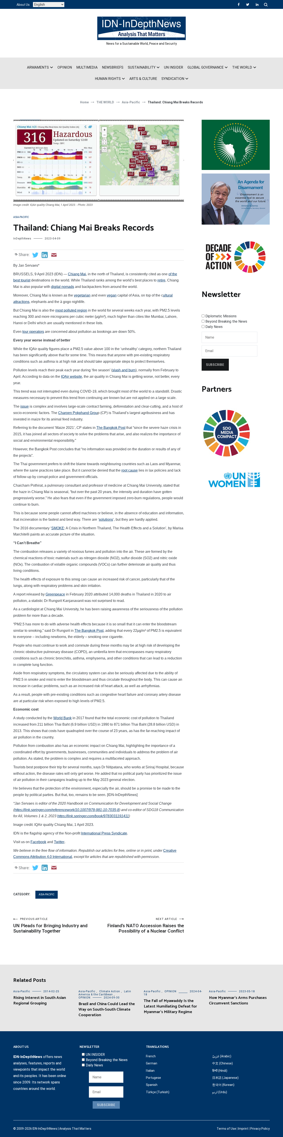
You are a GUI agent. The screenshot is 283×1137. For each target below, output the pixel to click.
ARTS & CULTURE (143, 79)
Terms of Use (226, 1128)
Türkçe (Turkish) (157, 1092)
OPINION (64, 67)
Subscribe (215, 364)
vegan (112, 295)
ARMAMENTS (38, 67)
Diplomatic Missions (221, 316)
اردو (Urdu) (219, 1092)
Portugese (153, 1077)
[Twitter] (247, 4)
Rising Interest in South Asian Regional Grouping (39, 1000)
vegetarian (82, 295)
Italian (150, 1070)
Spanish (151, 1085)
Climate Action (109, 991)
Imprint (243, 1128)
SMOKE (57, 528)
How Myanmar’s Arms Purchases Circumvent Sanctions (238, 1000)
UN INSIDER (173, 67)
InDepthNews (22, 238)
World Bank (62, 718)
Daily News (214, 327)
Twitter (59, 842)
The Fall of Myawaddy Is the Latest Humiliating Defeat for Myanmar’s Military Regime (170, 1006)
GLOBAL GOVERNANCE (205, 67)
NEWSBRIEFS (112, 67)
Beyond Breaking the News (226, 321)
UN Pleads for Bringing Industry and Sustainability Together (50, 925)
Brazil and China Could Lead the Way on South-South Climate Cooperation (106, 1009)
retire (161, 280)
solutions (106, 519)
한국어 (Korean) (223, 1085)
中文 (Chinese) (222, 1063)
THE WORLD (242, 67)
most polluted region (71, 310)
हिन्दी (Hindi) (219, 1070)
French (151, 1056)
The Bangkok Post (110, 428)
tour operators (33, 331)
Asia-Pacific (21, 217)
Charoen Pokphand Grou (78, 413)
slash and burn (124, 370)
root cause (129, 470)
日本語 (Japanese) (225, 1077)
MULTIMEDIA (87, 67)
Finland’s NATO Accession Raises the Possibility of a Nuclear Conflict (145, 925)
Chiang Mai (77, 274)
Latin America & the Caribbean (104, 993)
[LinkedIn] (257, 4)
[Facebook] (239, 4)
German (151, 1063)
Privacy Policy (260, 1128)
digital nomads (62, 287)
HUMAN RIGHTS (108, 79)
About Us (23, 4)
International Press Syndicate (104, 833)
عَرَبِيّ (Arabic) (221, 1056)
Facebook (38, 842)
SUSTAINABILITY (141, 67)
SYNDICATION (172, 79)
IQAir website (71, 376)
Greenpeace (55, 594)
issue (24, 406)
